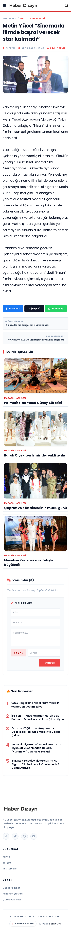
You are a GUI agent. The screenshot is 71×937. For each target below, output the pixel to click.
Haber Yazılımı (24, 923)
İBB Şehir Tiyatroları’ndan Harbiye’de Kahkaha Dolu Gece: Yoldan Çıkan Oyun (37, 717)
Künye (6, 856)
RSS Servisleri (10, 868)
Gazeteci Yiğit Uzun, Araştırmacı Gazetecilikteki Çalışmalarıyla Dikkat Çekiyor (36, 731)
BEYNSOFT (55, 923)
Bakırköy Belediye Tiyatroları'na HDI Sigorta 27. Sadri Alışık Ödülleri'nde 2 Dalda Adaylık (35, 764)
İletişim (7, 862)
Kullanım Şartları (13, 893)
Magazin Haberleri (32, 18)
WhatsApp (57, 308)
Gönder (49, 662)
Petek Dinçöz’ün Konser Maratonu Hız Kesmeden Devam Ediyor (35, 704)
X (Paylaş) (34, 308)
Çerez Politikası (12, 899)
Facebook (14, 308)
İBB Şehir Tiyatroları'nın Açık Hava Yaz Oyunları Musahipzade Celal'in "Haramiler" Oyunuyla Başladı (36, 748)
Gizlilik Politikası (12, 887)
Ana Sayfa (9, 18)
